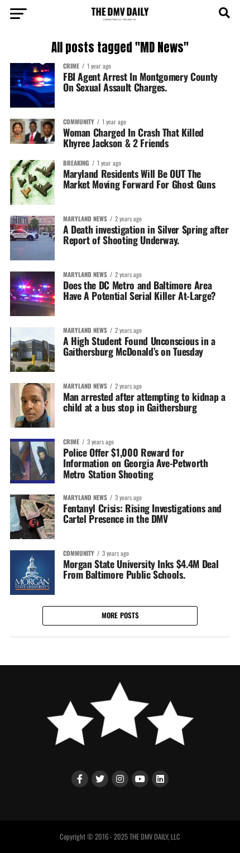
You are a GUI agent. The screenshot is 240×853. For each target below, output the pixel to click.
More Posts (120, 615)
